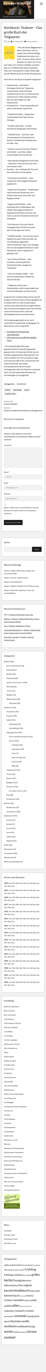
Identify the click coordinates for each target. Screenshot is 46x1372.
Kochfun (7, 1115)
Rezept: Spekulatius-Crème (19, 626)
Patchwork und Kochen (13, 1157)
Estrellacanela (9, 1065)
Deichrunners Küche (12, 1044)
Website (7, 494)
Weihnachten (12, 699)
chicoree (8, 1269)
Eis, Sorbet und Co (16, 791)
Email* (6, 483)
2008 (6, 968)
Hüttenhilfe (8, 1082)
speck (7, 1321)
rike (8, 42)
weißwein (10, 1326)
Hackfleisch (16, 749)
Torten (9, 691)
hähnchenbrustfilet (13, 1285)
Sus (5, 626)
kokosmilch (35, 1291)
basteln (9, 824)
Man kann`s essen (11, 1140)
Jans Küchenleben (11, 1086)
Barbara (7, 619)
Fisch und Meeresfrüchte (18, 737)
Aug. (34, 883)
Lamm (14, 753)
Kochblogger (9, 1102)
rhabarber (9, 1311)
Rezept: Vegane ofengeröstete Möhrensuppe (21, 586)
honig (17, 1280)
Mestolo (7, 1144)
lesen (9, 832)
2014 (6, 926)
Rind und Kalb (17, 757)
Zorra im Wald (9, 1186)
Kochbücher (21, 384)
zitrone (31, 1331)
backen (9, 820)
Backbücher (11, 807)
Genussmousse (10, 1077)
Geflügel (15, 745)
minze (27, 1300)
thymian (15, 1321)
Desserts (10, 787)
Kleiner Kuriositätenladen (14, 1094)
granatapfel (27, 1275)
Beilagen (10, 782)
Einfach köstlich (10, 1061)
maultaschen (10, 393)
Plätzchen (13, 703)
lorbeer (8, 1300)
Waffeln (10, 695)
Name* (6, 472)
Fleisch (11, 741)
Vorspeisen (11, 712)
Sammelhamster (10, 1169)
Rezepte (7, 707)
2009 (6, 961)
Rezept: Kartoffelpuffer (13, 582)
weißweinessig (26, 1326)
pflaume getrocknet (26, 1306)
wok (16, 1331)
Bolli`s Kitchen (9, 1011)
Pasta (9, 774)
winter (9, 1331)
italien (7, 390)
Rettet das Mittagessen (13, 1161)
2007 (6, 975)
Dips (8, 795)
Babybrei (10, 841)
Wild (13, 766)
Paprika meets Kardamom (13, 1152)
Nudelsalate (13, 724)
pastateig (17, 390)
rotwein (29, 1310)
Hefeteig (10, 670)
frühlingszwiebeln (13, 1274)
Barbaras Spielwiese (11, 1006)
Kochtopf (7, 1123)
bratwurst (30, 1265)
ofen (15, 1305)
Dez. (13, 893)
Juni (27, 883)
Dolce (6, 1052)
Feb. (13, 883)
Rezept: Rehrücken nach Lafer (21, 615)
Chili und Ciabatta (11, 1027)
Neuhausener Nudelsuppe (14, 1148)
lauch (16, 1295)
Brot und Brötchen (14, 666)
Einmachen (11, 799)
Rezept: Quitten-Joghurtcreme (16, 578)
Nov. (9, 886)
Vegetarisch (11, 770)
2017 (6, 904)
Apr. (21, 883)
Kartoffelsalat (14, 728)
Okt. (5, 893)
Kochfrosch (8, 1111)
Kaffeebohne (9, 1090)
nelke (33, 1300)
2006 (6, 982)
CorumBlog (8, 1032)
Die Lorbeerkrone (10, 1048)
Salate (9, 720)
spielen (9, 837)
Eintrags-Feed (9, 1235)
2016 (6, 911)
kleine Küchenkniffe (11, 862)
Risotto (9, 778)
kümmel (8, 1295)
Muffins (9, 674)
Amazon (32, 323)
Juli (31, 883)
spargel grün (33, 1316)
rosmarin (19, 1310)
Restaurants (8, 849)
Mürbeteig (11, 678)
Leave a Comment (31, 41)
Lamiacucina (8, 1136)
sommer (21, 1316)
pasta (27, 390)
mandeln (18, 1300)
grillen (35, 1274)
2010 (6, 954)
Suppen (9, 716)
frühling (30, 1269)
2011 (6, 947)
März (17, 883)
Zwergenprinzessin (12, 1190)
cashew (37, 1265)
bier (23, 1265)
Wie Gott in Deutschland (13, 1182)
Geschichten (9, 853)
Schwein (15, 762)
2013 (6, 933)
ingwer (28, 1285)
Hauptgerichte (12, 732)
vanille (25, 1321)
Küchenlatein (9, 1132)
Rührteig (10, 687)
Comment (8, 445)
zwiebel (9, 1337)
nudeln (8, 1305)
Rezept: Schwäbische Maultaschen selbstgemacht (23, 410)
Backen (7, 662)
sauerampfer (9, 1316)
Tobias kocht (9, 1177)
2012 (6, 940)
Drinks (6, 845)
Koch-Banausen (10, 1098)
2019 (6, 890)
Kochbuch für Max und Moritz (15, 1107)
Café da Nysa (9, 1019)
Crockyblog (8, 1036)
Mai (24, 883)
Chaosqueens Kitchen (12, 1023)
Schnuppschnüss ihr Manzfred (15, 1173)
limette (29, 1295)
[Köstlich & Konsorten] (12, 1208)
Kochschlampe (9, 1119)
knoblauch (22, 1290)
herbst (9, 1280)
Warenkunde (9, 857)
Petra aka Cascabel (11, 637)
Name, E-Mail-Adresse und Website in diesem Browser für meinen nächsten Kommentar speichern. (21, 510)
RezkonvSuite (9, 1165)
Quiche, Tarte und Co (15, 682)
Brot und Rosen (10, 1015)
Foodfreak (8, 1073)
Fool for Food (9, 1069)
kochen (9, 828)
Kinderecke (8, 816)
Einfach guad (9, 1057)
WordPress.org (10, 1243)
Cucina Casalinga (10, 1040)
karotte (9, 1290)
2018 (6, 897)
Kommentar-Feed (10, 1239)
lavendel (23, 1296)
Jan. (10, 897)
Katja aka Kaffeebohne (12, 630)
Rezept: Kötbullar (11, 404)
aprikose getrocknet (13, 1265)
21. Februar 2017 (18, 41)
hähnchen (26, 1280)
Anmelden (8, 1231)
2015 (6, 919)
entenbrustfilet (18, 1270)
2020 (6, 883)
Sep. (38, 883)
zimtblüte (22, 1332)
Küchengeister (9, 1127)
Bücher (6, 803)
